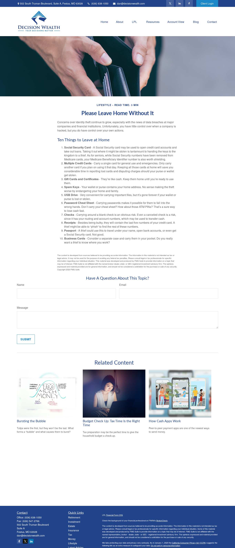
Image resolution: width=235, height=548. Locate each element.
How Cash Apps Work (165, 421)
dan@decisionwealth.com (131, 3)
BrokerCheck (162, 520)
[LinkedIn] (179, 3)
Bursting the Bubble (31, 421)
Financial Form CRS (114, 515)
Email (122, 285)
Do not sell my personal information (165, 545)
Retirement (74, 517)
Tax (70, 534)
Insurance (73, 530)
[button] (104, 21)
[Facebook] (189, 3)
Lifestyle (72, 543)
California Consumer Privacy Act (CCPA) (189, 542)
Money (72, 539)
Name (20, 285)
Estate (71, 526)
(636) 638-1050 (99, 3)
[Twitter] (170, 3)
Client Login (207, 3)
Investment (74, 521)
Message (22, 308)
